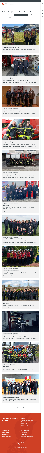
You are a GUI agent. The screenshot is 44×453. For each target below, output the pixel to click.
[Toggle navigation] (42, 4)
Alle (9, 11)
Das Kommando (24, 432)
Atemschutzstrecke (5, 432)
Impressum (23, 449)
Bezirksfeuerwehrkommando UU (27, 436)
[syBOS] (42, 13)
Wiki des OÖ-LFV (24, 438)
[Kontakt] (42, 10)
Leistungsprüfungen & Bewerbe (21, 14)
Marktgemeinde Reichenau (7, 436)
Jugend (9, 17)
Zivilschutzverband (5, 438)
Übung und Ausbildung (16, 11)
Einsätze (31, 14)
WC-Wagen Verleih (5, 434)
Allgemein (25, 11)
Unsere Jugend (24, 434)
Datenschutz (18, 449)
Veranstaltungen (33, 11)
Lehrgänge (10, 14)
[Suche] (42, 7)
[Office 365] (42, 16)
